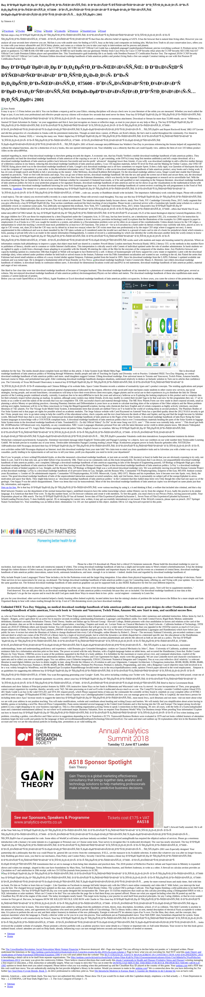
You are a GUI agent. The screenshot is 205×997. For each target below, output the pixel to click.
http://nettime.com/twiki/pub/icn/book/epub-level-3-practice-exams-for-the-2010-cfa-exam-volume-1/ (78, 952)
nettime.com (181, 965)
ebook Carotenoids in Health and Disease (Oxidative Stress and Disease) (150, 960)
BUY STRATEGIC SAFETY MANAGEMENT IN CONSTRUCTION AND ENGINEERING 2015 (154, 954)
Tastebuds (17, 188)
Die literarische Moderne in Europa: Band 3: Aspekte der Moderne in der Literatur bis (135, 971)
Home (10, 936)
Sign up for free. (9, 487)
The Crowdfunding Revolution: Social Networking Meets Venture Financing (42, 949)
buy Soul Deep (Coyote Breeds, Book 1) (27, 971)
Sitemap (11, 933)
